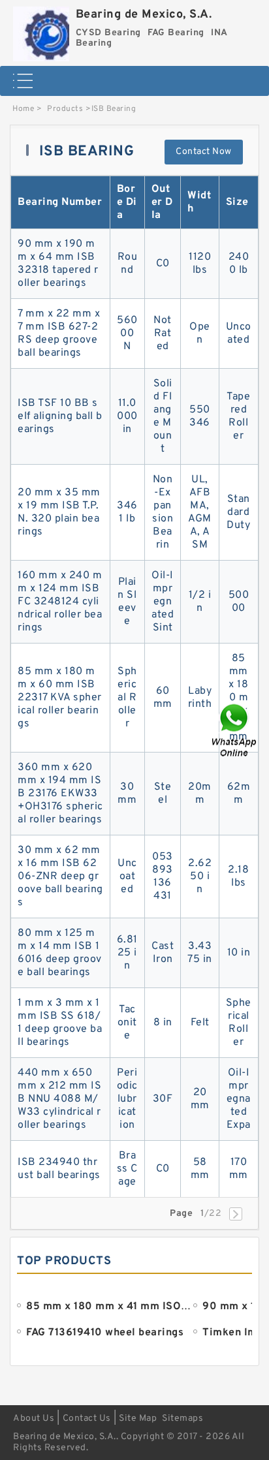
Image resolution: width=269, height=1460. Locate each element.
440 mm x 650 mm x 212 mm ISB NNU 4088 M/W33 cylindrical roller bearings (59, 1099)
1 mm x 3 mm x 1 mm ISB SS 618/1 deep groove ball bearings (60, 1023)
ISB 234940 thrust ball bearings (59, 1169)
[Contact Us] (235, 730)
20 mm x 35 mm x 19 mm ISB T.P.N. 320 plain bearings (59, 512)
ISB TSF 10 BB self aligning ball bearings (60, 416)
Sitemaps (182, 1418)
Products (65, 109)
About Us (33, 1418)
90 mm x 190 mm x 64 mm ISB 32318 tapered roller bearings (58, 264)
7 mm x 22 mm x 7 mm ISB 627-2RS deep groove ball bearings (59, 333)
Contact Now (204, 151)
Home (23, 109)
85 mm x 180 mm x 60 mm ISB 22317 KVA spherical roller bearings (60, 697)
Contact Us (87, 1418)
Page (181, 1213)
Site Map (138, 1418)
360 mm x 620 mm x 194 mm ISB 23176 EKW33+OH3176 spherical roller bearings (60, 793)
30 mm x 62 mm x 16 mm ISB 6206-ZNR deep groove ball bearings (60, 876)
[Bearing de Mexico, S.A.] (41, 30)
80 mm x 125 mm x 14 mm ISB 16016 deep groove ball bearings (60, 953)
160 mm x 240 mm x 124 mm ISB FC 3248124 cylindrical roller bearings (60, 601)
